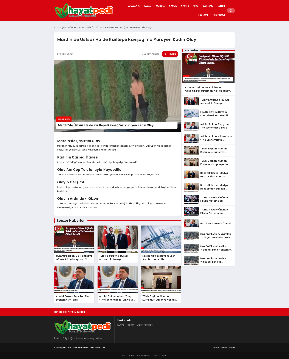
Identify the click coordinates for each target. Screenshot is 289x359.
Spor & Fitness (189, 5)
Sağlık (173, 5)
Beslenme (208, 5)
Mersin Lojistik (160, 355)
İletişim (130, 324)
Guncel (160, 5)
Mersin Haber (128, 355)
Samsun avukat (144, 355)
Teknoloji (219, 14)
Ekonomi (203, 14)
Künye (120, 324)
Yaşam (148, 5)
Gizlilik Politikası (145, 324)
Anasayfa (134, 5)
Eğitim (221, 5)
